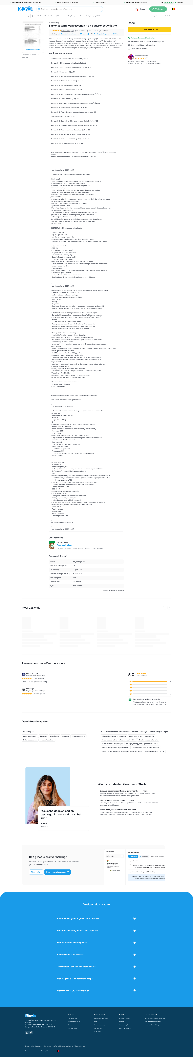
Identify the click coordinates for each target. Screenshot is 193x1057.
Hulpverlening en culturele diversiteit (145, 747)
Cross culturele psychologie (112, 744)
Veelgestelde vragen (100, 1025)
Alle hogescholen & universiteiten (155, 1018)
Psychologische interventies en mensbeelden (118, 740)
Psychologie (72, 16)
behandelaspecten (30, 740)
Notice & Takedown (125, 1028)
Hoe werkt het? (72, 1018)
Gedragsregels (123, 1025)
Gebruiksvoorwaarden (32, 1051)
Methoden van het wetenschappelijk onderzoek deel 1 (122, 751)
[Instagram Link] (27, 1032)
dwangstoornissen (47, 740)
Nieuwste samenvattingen (153, 1022)
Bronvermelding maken (56, 872)
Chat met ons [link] (98, 1028)
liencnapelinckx (141, 56)
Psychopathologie (64, 545)
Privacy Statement (47, 1051)
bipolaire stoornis (78, 736)
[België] (32, 16)
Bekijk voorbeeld (34, 50)
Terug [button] (27, 16)
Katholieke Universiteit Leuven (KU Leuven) (50, 16)
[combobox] (69, 9)
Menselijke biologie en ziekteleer (114, 736)
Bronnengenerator (73, 1028)
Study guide (97, 1032)
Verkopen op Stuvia (74, 1022)
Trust (95, 1022)
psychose (65, 736)
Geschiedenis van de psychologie (141, 736)
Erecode (121, 1022)
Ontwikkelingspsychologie (154, 751)
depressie (43, 736)
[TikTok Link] (31, 1032)
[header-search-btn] (39, 9)
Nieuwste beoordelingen (152, 1025)
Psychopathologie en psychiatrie (90, 16)
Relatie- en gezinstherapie (148, 740)
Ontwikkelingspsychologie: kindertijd (115, 747)
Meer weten (36, 872)
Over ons (70, 1025)
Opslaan (158, 16)
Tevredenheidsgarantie (101, 1018)
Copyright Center (124, 1018)
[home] (25, 9)
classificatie (54, 736)
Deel (168, 16)
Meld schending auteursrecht (114, 590)
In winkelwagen (148, 29)
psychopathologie (29, 736)
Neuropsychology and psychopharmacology (142, 744)
